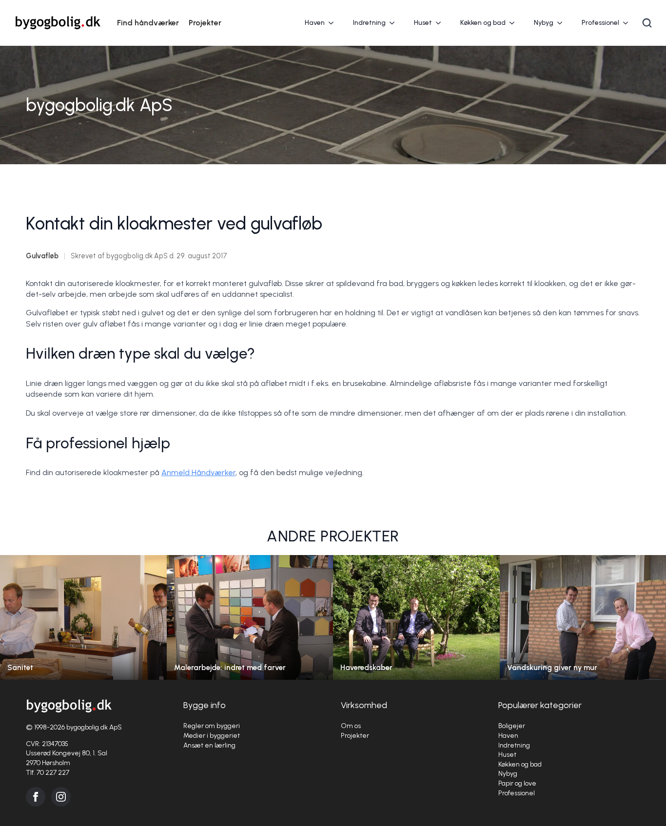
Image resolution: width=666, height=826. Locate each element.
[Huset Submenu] (441, 23)
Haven (315, 23)
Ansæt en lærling (209, 745)
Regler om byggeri (211, 726)
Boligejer (511, 726)
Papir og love (517, 783)
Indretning (369, 23)
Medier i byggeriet (211, 735)
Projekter (205, 22)
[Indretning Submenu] (395, 23)
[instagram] (61, 797)
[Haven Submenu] (334, 23)
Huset (423, 23)
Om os (351, 726)
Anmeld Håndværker (198, 472)
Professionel (600, 23)
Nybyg (543, 23)
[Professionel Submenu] (628, 23)
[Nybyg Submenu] (562, 23)
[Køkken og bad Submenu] (515, 23)
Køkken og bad (483, 23)
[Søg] (647, 23)
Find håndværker (148, 22)
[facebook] (35, 797)
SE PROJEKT (83, 627)
